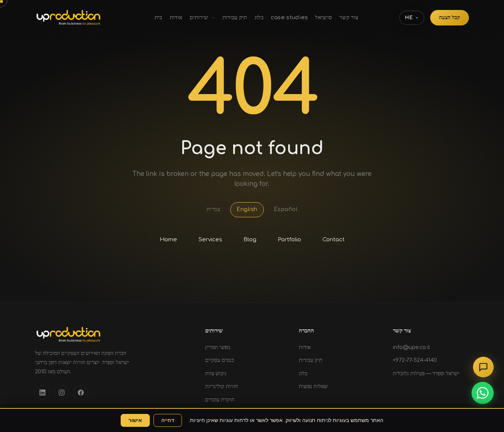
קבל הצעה (449, 17)
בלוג (259, 17)
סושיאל (323, 17)
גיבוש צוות (216, 373)
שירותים (200, 17)
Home (168, 239)
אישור (135, 420)
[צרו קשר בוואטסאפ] (483, 393)
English (247, 209)
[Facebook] (80, 392)
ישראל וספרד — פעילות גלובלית (426, 373)
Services (210, 239)
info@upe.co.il (411, 347)
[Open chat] (483, 367)
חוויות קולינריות (221, 386)
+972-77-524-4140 (415, 360)
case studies (289, 17)
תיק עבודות (234, 17)
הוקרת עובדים (219, 399)
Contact (333, 239)
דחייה (167, 420)
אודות (176, 17)
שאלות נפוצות (313, 386)
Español (286, 209)
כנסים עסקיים (219, 360)
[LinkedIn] (42, 392)
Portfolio (289, 239)
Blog (250, 239)
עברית (214, 209)
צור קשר (348, 17)
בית (158, 17)
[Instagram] (61, 392)
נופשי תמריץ (218, 347)
